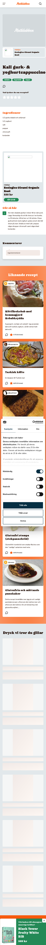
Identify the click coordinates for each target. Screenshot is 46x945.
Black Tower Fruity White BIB (28, 932)
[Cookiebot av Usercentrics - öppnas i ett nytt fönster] (32, 422)
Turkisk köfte (14, 372)
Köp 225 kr (11, 200)
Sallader (7, 80)
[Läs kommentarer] (4, 86)
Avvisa (23, 521)
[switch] (39, 479)
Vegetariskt (17, 80)
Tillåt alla (23, 505)
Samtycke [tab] (8, 429)
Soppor (28, 80)
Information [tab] (23, 429)
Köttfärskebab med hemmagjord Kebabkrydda (18, 315)
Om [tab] (37, 429)
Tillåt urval (23, 513)
